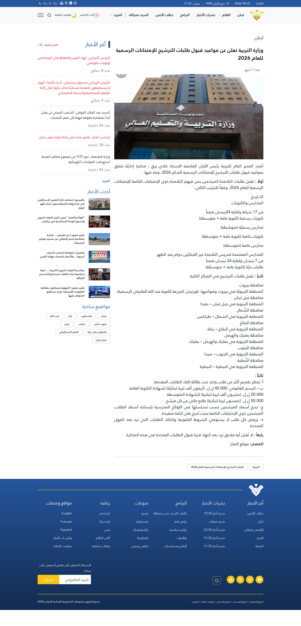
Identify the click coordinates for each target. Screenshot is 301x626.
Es (55, 3)
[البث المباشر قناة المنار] (231, 580)
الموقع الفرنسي (240, 602)
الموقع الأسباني (223, 602)
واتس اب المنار (62, 538)
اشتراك (48, 579)
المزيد (118, 14)
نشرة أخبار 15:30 (214, 538)
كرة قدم (104, 513)
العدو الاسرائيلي (69, 332)
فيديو (144, 513)
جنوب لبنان (100, 323)
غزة (70, 315)
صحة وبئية (142, 521)
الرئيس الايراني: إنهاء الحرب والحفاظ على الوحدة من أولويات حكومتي (74, 60)
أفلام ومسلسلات (175, 546)
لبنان (240, 14)
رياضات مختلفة (101, 546)
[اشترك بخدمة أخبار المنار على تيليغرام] (259, 580)
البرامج (185, 14)
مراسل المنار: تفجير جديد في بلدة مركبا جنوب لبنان (74, 137)
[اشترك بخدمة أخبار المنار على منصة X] (240, 580)
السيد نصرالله (138, 14)
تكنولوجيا (142, 538)
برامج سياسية (178, 529)
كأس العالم (103, 538)
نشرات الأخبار (205, 14)
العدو (260, 538)
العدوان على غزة (97, 332)
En (45, 3)
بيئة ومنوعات (140, 529)
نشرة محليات (217, 521)
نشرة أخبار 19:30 (214, 513)
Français (66, 521)
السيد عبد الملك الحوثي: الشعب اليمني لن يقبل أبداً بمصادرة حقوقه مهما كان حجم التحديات (75, 115)
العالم (226, 14)
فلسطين (86, 315)
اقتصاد (259, 546)
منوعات (141, 503)
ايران (66, 323)
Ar (40, 3)
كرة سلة (105, 521)
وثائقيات (181, 538)
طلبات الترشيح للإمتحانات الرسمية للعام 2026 (217, 466)
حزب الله (54, 315)
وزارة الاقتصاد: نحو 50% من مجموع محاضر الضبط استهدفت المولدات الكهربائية (76, 159)
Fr (50, 3)
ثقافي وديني (139, 546)
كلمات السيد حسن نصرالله (170, 513)
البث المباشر (87, 14)
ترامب (81, 323)
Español (66, 529)
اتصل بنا (195, 602)
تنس (107, 529)
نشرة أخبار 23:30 (214, 529)
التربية (256, 466)
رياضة (105, 503)
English (67, 513)
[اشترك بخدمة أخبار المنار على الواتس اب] (250, 580)
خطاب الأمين (164, 14)
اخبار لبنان (101, 340)
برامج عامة (180, 521)
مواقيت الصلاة (63, 14)
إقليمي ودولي (254, 529)
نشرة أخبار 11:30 (214, 546)
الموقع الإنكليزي (256, 602)
